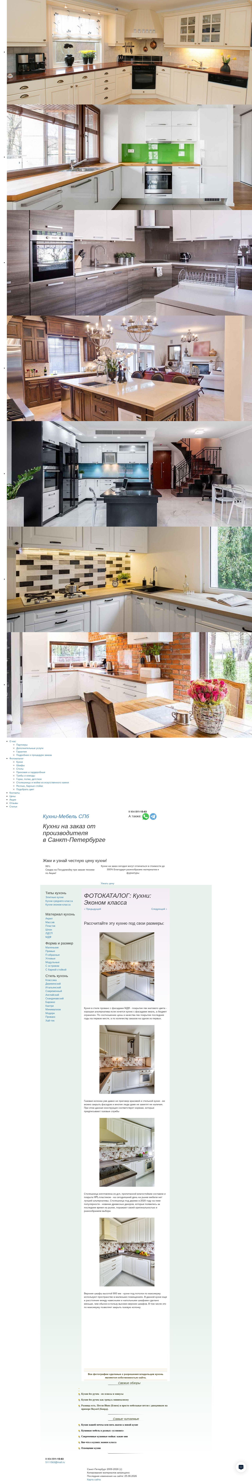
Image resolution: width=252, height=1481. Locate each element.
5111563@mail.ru (55, 1462)
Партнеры (22, 744)
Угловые (50, 958)
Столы (19, 768)
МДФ (48, 937)
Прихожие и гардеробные (30, 772)
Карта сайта (94, 1479)
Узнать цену (107, 883)
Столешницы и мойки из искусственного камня (42, 782)
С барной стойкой (55, 969)
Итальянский (53, 987)
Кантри (49, 1005)
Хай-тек (50, 1020)
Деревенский (53, 983)
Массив (50, 922)
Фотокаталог (16, 758)
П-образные (52, 954)
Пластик (50, 925)
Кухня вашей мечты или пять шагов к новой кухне (109, 1425)
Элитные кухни (54, 897)
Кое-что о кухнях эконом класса (98, 1442)
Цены (12, 796)
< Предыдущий (92, 908)
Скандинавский (54, 998)
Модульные (52, 962)
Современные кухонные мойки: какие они (104, 1436)
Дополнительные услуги (29, 748)
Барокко (50, 1002)
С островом (52, 965)
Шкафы (20, 765)
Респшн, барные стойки (29, 785)
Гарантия (21, 751)
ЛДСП (49, 933)
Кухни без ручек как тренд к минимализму (105, 1399)
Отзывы (13, 803)
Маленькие (52, 947)
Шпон (48, 929)
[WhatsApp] (145, 816)
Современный (53, 991)
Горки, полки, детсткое (29, 779)
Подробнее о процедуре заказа (34, 755)
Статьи (13, 806)
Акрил (49, 918)
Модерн (50, 1013)
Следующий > (159, 908)
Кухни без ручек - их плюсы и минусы (102, 1394)
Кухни (19, 761)
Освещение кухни (91, 1448)
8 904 (138, 811)
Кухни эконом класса (57, 904)
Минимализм (53, 1009)
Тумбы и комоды (25, 775)
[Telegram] (153, 816)
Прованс (50, 1016)
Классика (51, 980)
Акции (12, 799)
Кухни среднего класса (59, 901)
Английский (52, 994)
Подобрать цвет (25, 789)
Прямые (50, 951)
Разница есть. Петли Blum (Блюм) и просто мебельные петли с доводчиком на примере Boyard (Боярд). (124, 1407)
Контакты (14, 792)
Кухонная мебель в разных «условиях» (102, 1430)
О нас (12, 741)
